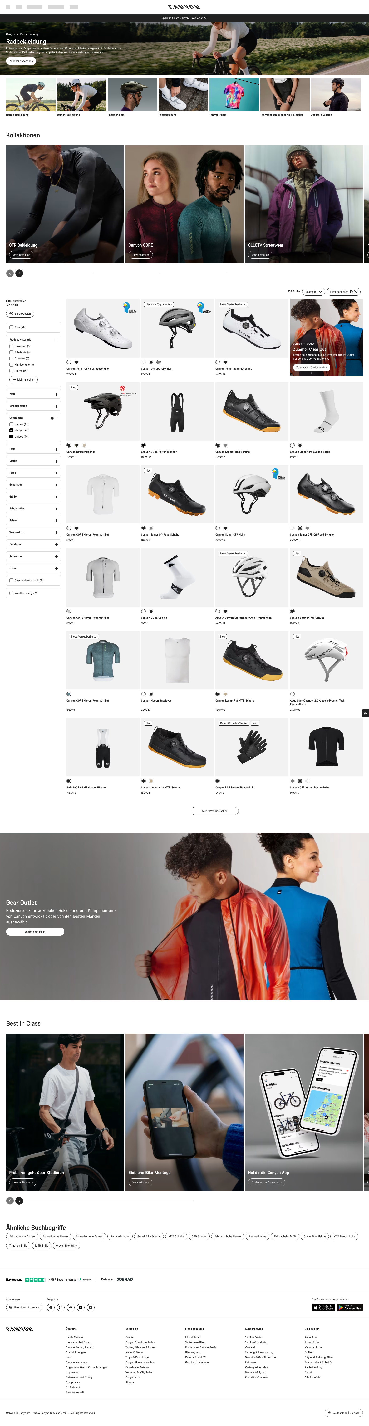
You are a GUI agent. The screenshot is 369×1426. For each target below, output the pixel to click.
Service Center (253, 1337)
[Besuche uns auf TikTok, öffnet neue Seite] (91, 1307)
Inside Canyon (74, 1337)
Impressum (72, 1372)
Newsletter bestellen (26, 1307)
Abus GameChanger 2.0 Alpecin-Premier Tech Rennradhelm (317, 702)
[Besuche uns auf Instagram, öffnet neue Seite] (61, 1307)
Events (129, 1337)
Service (74, 7)
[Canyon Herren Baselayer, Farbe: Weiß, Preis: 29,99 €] (177, 660)
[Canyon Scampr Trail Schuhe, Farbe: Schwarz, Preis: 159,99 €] (251, 411)
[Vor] (19, 273)
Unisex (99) (22, 436)
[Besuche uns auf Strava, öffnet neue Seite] (81, 1307)
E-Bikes (309, 1352)
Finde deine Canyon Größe (200, 1347)
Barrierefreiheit (75, 1392)
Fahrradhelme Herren (55, 1236)
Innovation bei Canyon (79, 1342)
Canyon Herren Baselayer (156, 700)
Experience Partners (137, 1367)
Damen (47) (22, 424)
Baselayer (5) (23, 346)
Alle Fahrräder (313, 1377)
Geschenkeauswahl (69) (29, 580)
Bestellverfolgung (255, 1372)
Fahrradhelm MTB (285, 1236)
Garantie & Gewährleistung (261, 1357)
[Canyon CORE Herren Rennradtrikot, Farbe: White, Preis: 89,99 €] (103, 494)
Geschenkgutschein (197, 1362)
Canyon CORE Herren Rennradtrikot (87, 534)
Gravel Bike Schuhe (148, 1236)
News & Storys (134, 1352)
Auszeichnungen (76, 1352)
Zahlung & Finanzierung (259, 1352)
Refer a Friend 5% (196, 1357)
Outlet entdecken (35, 931)
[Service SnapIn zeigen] (365, 713)
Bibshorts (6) (23, 352)
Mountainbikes (313, 1347)
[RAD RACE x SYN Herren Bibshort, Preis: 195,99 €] (103, 747)
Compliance (73, 1382)
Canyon (10, 34)
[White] (292, 528)
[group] (183, 97)
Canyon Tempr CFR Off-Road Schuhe (312, 534)
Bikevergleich (193, 1352)
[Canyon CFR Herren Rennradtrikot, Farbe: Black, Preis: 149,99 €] (326, 747)
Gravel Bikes (312, 1342)
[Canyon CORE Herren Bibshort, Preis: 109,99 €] (177, 411)
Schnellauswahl (102, 350)
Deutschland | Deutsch (346, 1413)
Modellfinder (192, 1337)
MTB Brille (41, 1245)
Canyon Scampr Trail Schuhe (232, 451)
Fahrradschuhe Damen (89, 1236)
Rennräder (311, 1337)
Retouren (250, 1362)
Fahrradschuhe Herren (227, 1236)
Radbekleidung (313, 1367)
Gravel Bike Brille (66, 1245)
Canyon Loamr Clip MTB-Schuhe (160, 787)
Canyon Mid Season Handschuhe (235, 787)
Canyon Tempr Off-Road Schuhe (160, 534)
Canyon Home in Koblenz (140, 1362)
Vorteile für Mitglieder (138, 1372)
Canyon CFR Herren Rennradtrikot (310, 787)
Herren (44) (21, 430)
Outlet (310, 343)
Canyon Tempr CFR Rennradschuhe (87, 368)
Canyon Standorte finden (140, 1342)
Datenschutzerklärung (79, 1377)
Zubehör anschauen (21, 61)
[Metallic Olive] (76, 445)
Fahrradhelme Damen (22, 1236)
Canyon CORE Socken (154, 617)
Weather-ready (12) (26, 593)
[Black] (225, 362)
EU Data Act (73, 1387)
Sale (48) (20, 327)
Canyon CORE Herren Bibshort (159, 451)
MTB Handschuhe (344, 1236)
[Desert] (84, 445)
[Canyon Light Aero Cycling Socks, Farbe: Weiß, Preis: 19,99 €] (326, 411)
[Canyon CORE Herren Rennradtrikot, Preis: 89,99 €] (103, 577)
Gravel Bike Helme (315, 1236)
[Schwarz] (76, 362)
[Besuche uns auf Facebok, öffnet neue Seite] (51, 1307)
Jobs (69, 1357)
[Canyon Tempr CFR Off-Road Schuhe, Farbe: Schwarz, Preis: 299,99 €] (326, 494)
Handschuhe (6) (24, 364)
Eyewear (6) (22, 358)
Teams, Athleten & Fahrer (140, 1347)
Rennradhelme (257, 1236)
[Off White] (307, 781)
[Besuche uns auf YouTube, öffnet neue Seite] (71, 1307)
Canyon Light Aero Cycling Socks (310, 451)
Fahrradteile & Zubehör (318, 1362)
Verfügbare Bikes (195, 1342)
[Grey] (151, 528)
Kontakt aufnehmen (256, 1377)
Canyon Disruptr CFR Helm (157, 368)
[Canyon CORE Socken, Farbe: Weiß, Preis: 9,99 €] (177, 577)
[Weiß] (143, 362)
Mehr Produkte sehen (215, 811)
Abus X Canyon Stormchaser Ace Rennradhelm (243, 617)
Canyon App (132, 1377)
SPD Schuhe (199, 1236)
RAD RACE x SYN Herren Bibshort (86, 787)
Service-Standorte (255, 1342)
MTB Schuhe (176, 1236)
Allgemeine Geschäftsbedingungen (87, 1367)
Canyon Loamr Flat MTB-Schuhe (234, 700)
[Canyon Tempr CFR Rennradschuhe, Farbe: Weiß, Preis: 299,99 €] (103, 328)
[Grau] (225, 445)
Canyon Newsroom (77, 1362)
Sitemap (130, 1382)
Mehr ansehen (25, 379)
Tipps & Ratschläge (137, 1357)
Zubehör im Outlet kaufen (311, 367)
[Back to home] (184, 7)
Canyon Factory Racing (79, 1347)
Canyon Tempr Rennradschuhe (233, 368)
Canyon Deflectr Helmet (80, 451)
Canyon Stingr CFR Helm (230, 534)
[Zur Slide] (126, 273)
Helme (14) (21, 371)
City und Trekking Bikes (319, 1357)
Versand (250, 1347)
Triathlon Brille (18, 1245)
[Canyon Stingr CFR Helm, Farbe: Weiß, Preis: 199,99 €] (251, 494)
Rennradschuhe (120, 1236)
